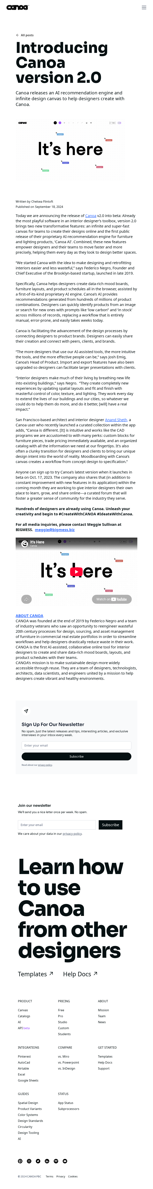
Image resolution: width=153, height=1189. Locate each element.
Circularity (25, 1127)
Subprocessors (68, 1109)
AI (19, 1022)
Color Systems (28, 1115)
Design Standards (30, 1121)
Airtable (23, 1068)
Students (64, 1034)
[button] (143, 7)
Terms (49, 1176)
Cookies (73, 1176)
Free (61, 1010)
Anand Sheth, (116, 419)
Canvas (23, 1010)
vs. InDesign (66, 1068)
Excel (21, 1074)
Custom (63, 1028)
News (102, 1022)
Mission (103, 1010)
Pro (60, 1016)
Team (102, 1016)
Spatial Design (28, 1103)
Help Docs (105, 1062)
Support (104, 1068)
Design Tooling (28, 1133)
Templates (105, 1056)
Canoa (90, 215)
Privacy (60, 1176)
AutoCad (24, 1062)
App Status (65, 1103)
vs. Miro (63, 1056)
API (24, 1028)
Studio (62, 1022)
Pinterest (24, 1056)
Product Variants (30, 1109)
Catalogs (24, 1016)
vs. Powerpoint (68, 1062)
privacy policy (45, 765)
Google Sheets (28, 1080)
